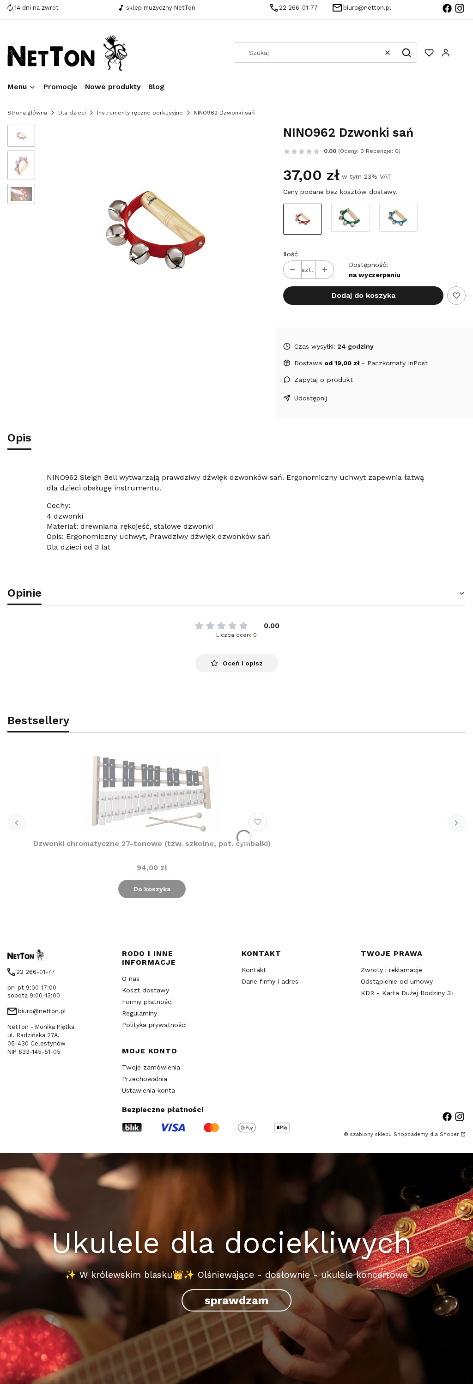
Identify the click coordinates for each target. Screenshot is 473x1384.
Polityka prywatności (154, 1024)
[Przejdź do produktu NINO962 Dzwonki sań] (302, 219)
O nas (130, 978)
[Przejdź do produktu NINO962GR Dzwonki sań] (350, 219)
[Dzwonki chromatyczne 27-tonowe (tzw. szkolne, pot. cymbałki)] (152, 791)
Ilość (290, 254)
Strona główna (27, 112)
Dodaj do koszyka (363, 295)
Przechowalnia (144, 1078)
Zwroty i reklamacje (391, 969)
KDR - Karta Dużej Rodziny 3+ (408, 993)
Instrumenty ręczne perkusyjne (140, 112)
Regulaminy (139, 1013)
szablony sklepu (371, 1134)
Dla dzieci (72, 112)
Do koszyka (151, 889)
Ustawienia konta (148, 1090)
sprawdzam (236, 1300)
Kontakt (254, 969)
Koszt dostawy (145, 990)
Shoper (449, 1134)
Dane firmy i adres (270, 981)
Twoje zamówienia (151, 1067)
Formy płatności (147, 1001)
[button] (406, 52)
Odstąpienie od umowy (397, 981)
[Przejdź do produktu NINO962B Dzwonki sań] (398, 219)
